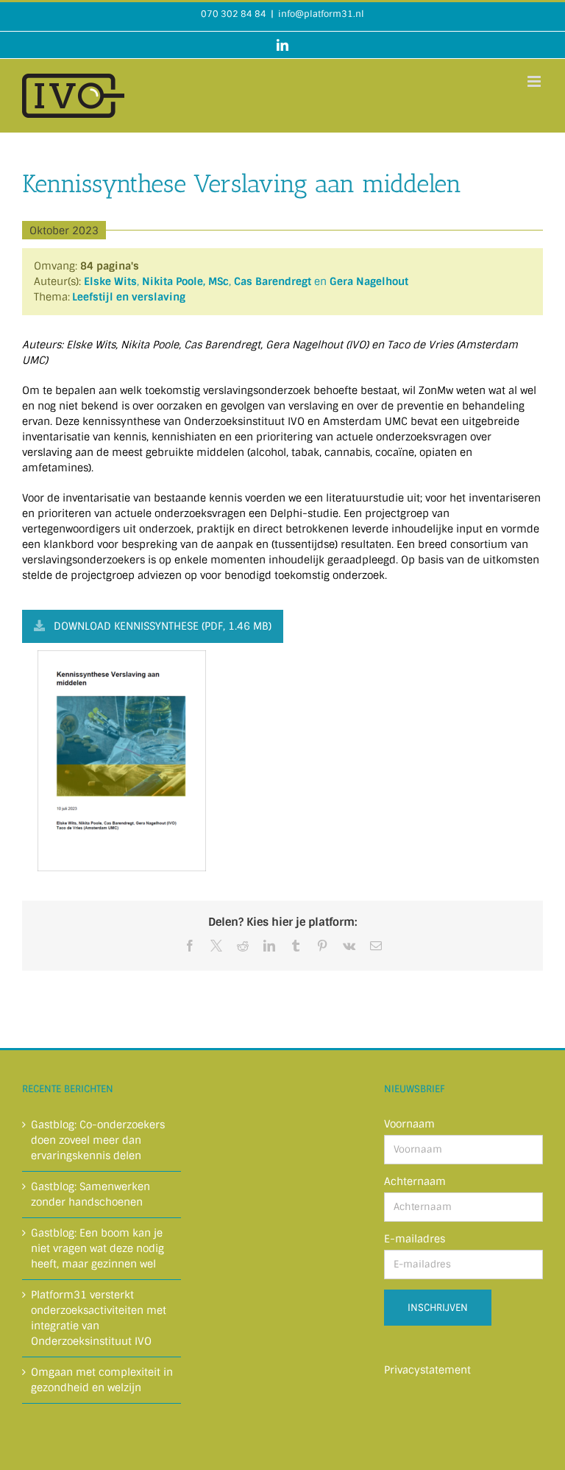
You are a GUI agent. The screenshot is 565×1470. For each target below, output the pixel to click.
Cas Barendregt (272, 281)
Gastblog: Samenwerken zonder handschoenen (90, 1194)
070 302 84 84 (233, 14)
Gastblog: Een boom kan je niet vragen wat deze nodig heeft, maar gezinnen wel (97, 1248)
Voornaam (409, 1123)
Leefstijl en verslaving (128, 296)
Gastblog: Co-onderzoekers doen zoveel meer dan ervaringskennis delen (98, 1140)
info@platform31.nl (321, 14)
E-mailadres (414, 1238)
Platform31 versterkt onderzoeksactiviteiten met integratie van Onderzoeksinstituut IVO (98, 1318)
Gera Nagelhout (369, 281)
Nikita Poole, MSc (185, 281)
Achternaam (415, 1181)
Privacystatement (427, 1369)
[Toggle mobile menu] (535, 81)
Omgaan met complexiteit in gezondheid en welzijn (102, 1379)
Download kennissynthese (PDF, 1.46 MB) (162, 626)
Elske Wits (110, 281)
